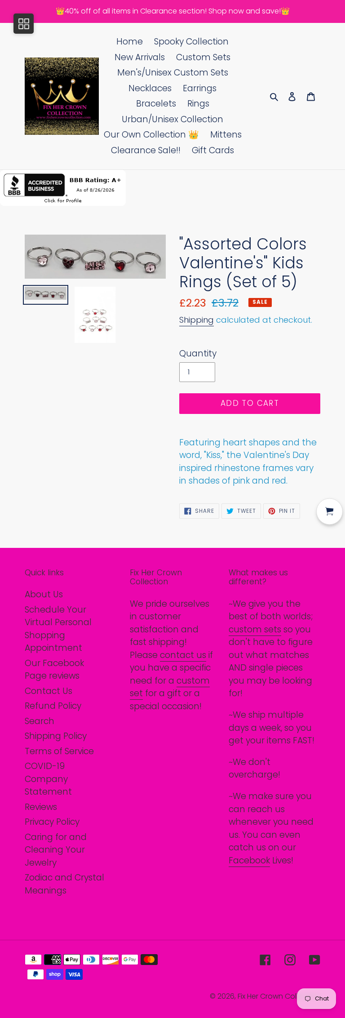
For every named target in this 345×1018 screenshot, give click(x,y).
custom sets (255, 629)
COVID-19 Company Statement (48, 779)
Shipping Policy (56, 736)
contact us (183, 655)
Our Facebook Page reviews (54, 669)
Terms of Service (59, 751)
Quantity (198, 353)
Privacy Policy (52, 822)
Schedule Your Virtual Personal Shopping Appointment (58, 629)
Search (39, 721)
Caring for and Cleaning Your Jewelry (56, 850)
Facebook (249, 860)
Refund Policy (53, 706)
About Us (44, 594)
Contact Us (48, 691)
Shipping (196, 319)
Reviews (41, 807)
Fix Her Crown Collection (279, 996)
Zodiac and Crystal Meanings (64, 884)
